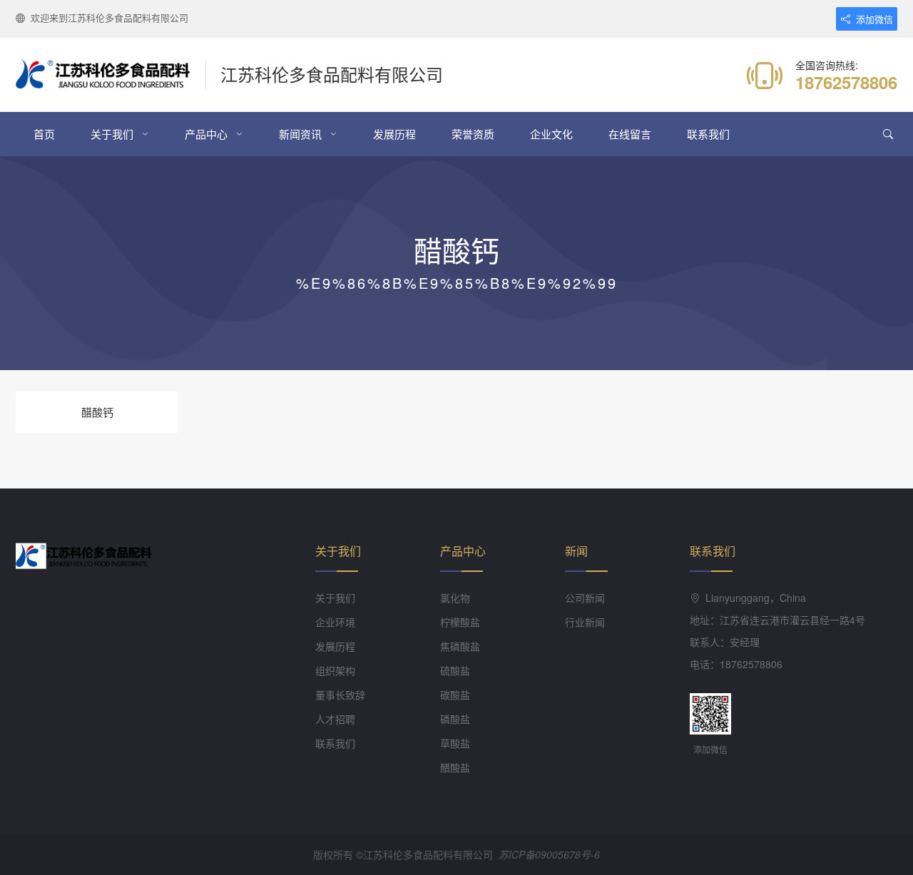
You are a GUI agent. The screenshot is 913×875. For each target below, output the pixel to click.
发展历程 (394, 133)
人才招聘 (335, 719)
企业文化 (551, 133)
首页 (44, 133)
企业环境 (335, 622)
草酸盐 (455, 743)
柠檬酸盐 (460, 622)
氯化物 (455, 597)
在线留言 (629, 133)
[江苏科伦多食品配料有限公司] (111, 75)
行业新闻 (585, 622)
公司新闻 (585, 597)
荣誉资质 (473, 133)
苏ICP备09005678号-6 (549, 854)
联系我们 (708, 133)
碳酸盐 (455, 694)
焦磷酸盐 (460, 646)
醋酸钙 (97, 411)
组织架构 (335, 670)
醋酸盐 (455, 767)
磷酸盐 (455, 719)
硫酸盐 (455, 670)
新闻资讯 (300, 133)
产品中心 (206, 133)
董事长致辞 (340, 694)
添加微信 (874, 19)
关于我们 (112, 133)
